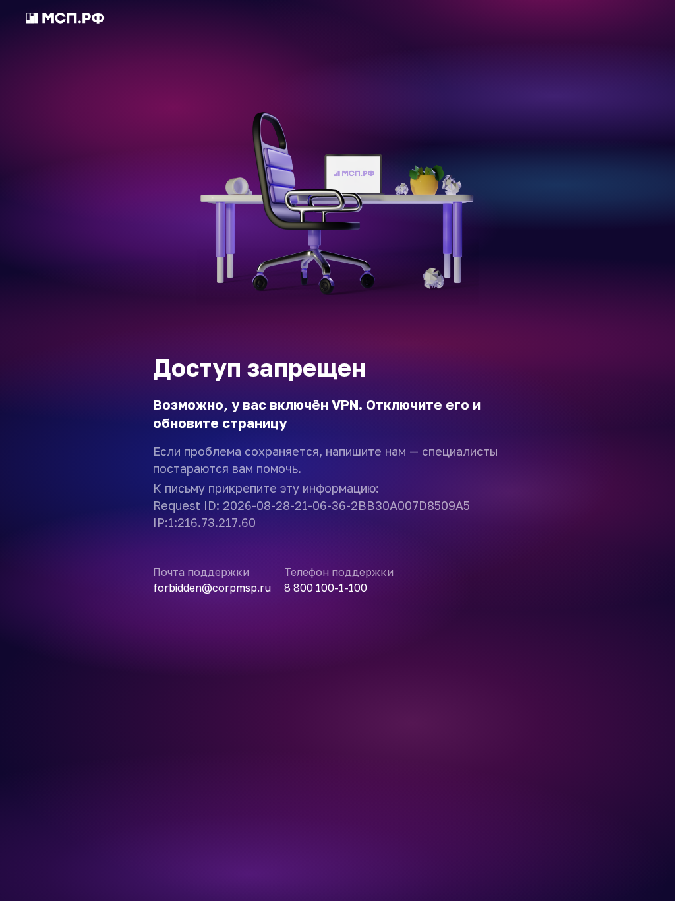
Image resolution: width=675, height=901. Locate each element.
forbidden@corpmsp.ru (212, 587)
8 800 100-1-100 (325, 587)
